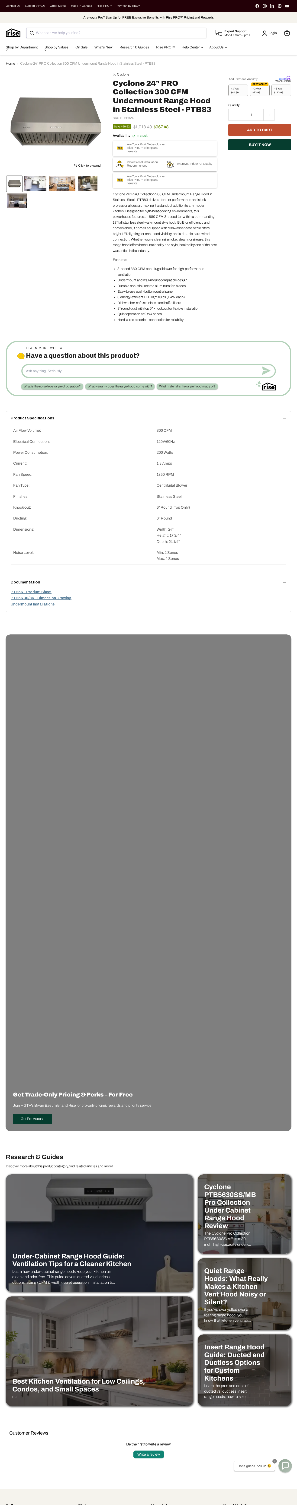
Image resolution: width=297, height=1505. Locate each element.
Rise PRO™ (104, 5)
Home (10, 63)
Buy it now (260, 145)
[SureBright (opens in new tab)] (285, 78)
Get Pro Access (32, 1119)
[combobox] (116, 33)
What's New (103, 47)
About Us (216, 47)
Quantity (234, 105)
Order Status (58, 5)
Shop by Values (56, 47)
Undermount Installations (33, 604)
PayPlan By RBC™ (129, 5)
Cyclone (123, 74)
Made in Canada (81, 5)
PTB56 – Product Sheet (31, 592)
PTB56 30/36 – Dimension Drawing (41, 598)
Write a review (148, 1454)
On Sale (81, 47)
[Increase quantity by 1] (269, 115)
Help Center (191, 47)
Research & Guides (134, 47)
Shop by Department (22, 47)
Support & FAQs (35, 5)
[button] (270, 33)
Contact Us (13, 5)
